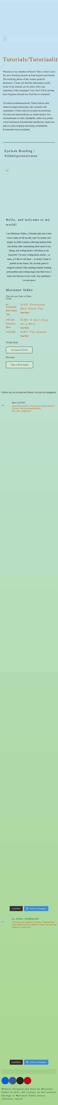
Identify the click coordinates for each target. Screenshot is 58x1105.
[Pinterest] (53, 39)
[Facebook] (42, 39)
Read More (25, 313)
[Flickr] (37, 39)
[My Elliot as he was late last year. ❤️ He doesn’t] (29, 476)
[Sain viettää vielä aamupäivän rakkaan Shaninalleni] (29, 947)
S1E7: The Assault (34, 331)
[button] (5, 39)
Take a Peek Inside (19, 364)
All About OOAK (19, 350)
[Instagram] (48, 39)
